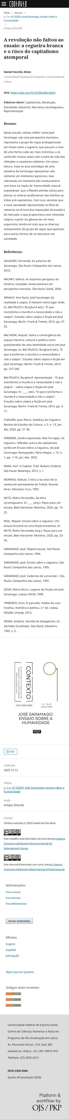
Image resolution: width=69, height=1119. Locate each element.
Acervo (18, 12)
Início (7, 12)
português (12, 955)
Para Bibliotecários (16, 903)
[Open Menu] (4, 4)
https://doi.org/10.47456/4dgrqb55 (33, 92)
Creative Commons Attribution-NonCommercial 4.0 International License (34, 843)
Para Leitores (13, 892)
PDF (12, 751)
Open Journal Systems (20, 972)
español (11, 950)
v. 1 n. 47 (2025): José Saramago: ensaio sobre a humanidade (30, 18)
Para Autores (13, 898)
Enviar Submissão (19, 921)
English (10, 944)
